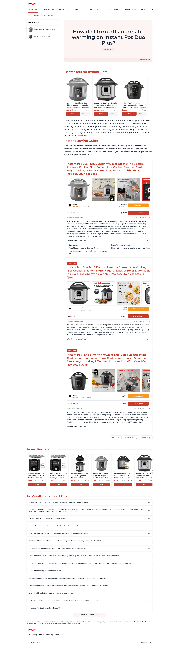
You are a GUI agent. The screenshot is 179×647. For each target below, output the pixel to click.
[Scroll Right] (152, 10)
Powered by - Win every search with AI (46, 635)
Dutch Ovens (130, 10)
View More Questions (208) (89, 614)
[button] (149, 60)
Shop (73, 114)
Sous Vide (101, 10)
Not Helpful (129, 437)
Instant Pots (33, 10)
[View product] (77, 96)
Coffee (89, 10)
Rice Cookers (48, 10)
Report (145, 437)
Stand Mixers (115, 10)
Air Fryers (145, 10)
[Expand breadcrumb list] (41, 15)
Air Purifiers (77, 10)
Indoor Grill (63, 10)
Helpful (114, 437)
